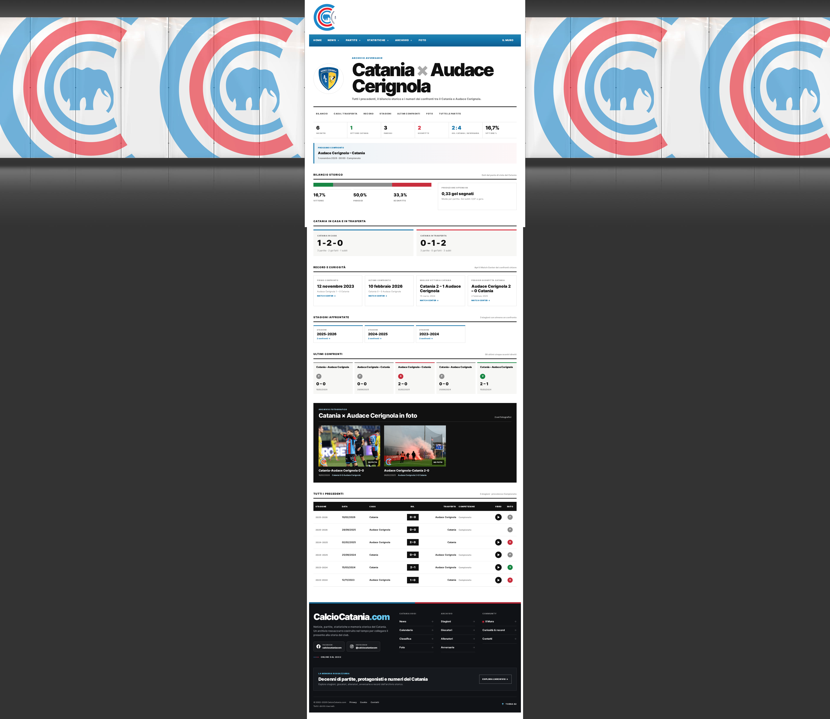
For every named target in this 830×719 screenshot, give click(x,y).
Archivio (402, 40)
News (332, 40)
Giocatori (446, 630)
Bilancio (322, 113)
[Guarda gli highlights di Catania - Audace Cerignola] (498, 517)
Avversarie (447, 647)
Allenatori (447, 638)
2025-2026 (321, 517)
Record (369, 113)
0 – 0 (413, 517)
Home (317, 40)
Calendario (406, 630)
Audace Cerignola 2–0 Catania (412, 475)
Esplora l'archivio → (495, 679)
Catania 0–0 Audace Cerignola (346, 475)
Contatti (487, 638)
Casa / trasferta (346, 113)
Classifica (405, 638)
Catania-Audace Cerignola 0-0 (341, 470)
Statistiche (376, 40)
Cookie (363, 702)
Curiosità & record (493, 630)
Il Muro (508, 40)
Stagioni (385, 113)
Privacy (353, 702)
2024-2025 (322, 542)
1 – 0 (412, 580)
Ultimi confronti (408, 113)
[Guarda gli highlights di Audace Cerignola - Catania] (498, 542)
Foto (422, 40)
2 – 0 (413, 542)
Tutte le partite (450, 113)
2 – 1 (412, 567)
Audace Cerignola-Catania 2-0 (406, 470)
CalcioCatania (351, 617)
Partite (352, 40)
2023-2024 (322, 567)
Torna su (511, 704)
